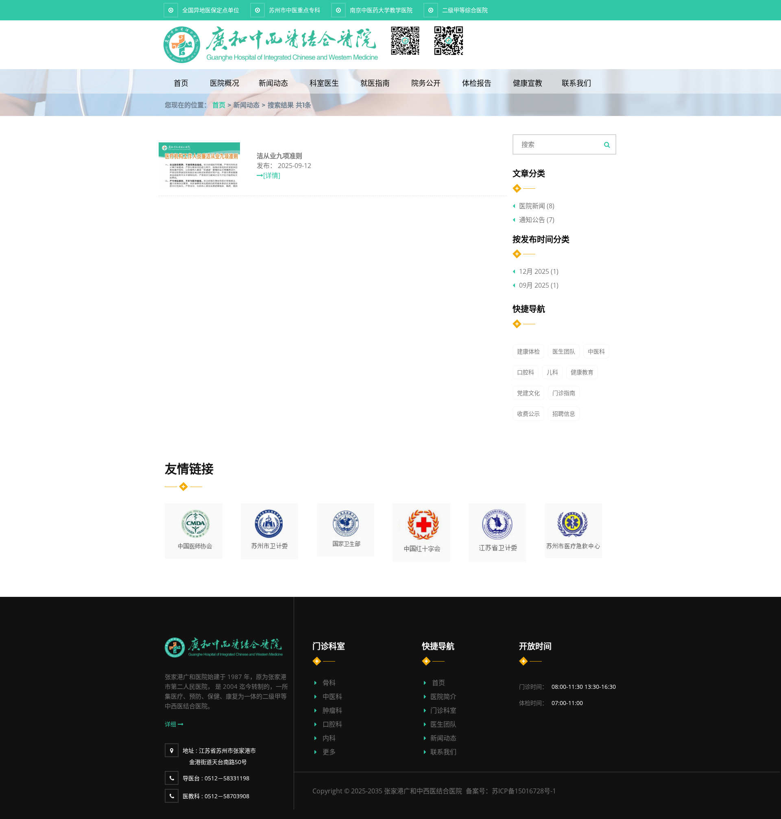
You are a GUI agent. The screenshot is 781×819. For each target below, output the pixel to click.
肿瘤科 (332, 710)
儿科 (552, 372)
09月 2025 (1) (538, 285)
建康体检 (528, 351)
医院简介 (443, 696)
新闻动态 (274, 83)
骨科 (329, 682)
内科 (329, 738)
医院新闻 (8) (536, 205)
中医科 (596, 351)
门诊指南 (563, 393)
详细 (171, 724)
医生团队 (563, 351)
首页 (182, 83)
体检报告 (477, 83)
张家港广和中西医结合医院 (423, 790)
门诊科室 (443, 710)
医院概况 (224, 83)
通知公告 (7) (536, 219)
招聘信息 (563, 413)
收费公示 (528, 413)
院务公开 (427, 83)
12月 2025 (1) (538, 271)
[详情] (271, 175)
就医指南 (376, 83)
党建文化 (528, 393)
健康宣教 (527, 83)
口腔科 (525, 372)
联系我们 (576, 83)
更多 (329, 751)
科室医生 (325, 83)
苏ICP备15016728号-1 (524, 790)
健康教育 (582, 372)
